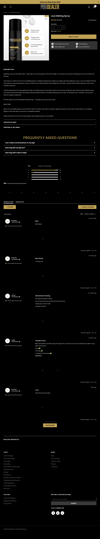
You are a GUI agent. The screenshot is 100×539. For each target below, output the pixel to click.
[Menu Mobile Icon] (5, 7)
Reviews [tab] (8, 202)
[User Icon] (89, 7)
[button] (9, 193)
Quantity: (54, 24)
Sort (81, 214)
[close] (98, 2)
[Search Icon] (12, 7)
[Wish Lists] (46, 19)
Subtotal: (54, 31)
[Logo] (50, 6)
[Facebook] (53, 513)
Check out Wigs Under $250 (50, 2)
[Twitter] (58, 513)
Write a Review (89, 207)
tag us (42, 116)
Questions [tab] (20, 202)
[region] (50, 193)
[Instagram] (62, 513)
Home (5, 12)
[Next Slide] (94, 193)
